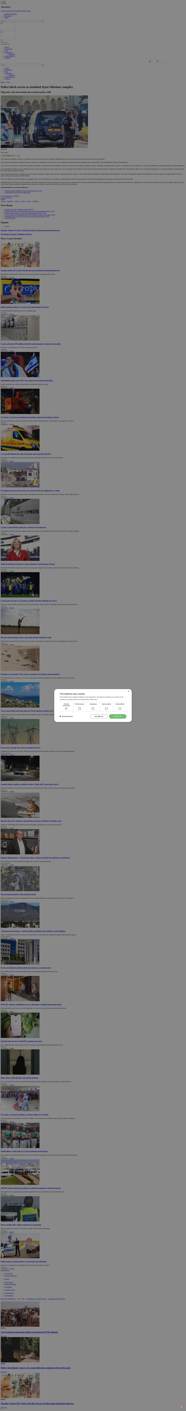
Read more (93, 699)
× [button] (128, 691)
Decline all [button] (98, 716)
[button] (66, 716)
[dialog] (93, 705)
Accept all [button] (117, 716)
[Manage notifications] (181, 1406)
